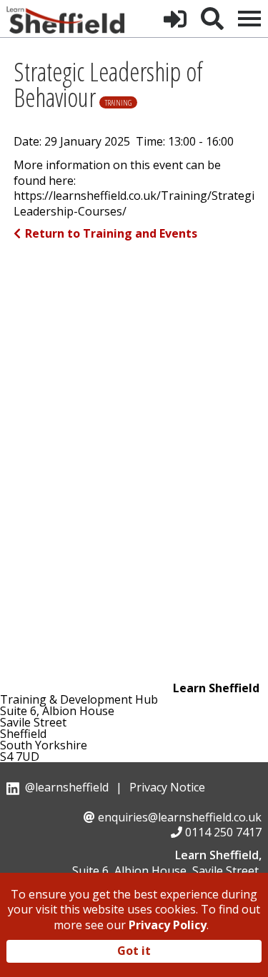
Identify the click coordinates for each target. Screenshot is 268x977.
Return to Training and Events (111, 233)
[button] (175, 18)
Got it (134, 950)
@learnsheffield (67, 787)
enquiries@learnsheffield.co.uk (180, 817)
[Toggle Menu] (249, 18)
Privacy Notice (167, 787)
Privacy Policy (168, 925)
